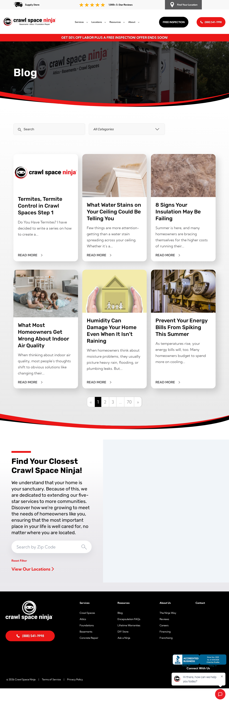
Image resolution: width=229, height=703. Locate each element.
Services (84, 602)
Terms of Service (51, 679)
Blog (120, 612)
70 (129, 402)
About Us (165, 602)
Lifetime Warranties (129, 625)
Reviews (164, 619)
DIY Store (123, 631)
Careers (164, 625)
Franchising (166, 637)
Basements (86, 631)
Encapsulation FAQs (129, 619)
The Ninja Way (168, 612)
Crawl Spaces (87, 612)
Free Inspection (174, 22)
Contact (200, 602)
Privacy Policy (75, 679)
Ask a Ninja (124, 637)
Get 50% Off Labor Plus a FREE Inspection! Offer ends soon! (114, 37)
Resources (124, 602)
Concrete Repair (89, 637)
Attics (83, 619)
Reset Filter (19, 560)
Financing (165, 631)
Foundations (87, 625)
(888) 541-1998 (213, 22)
